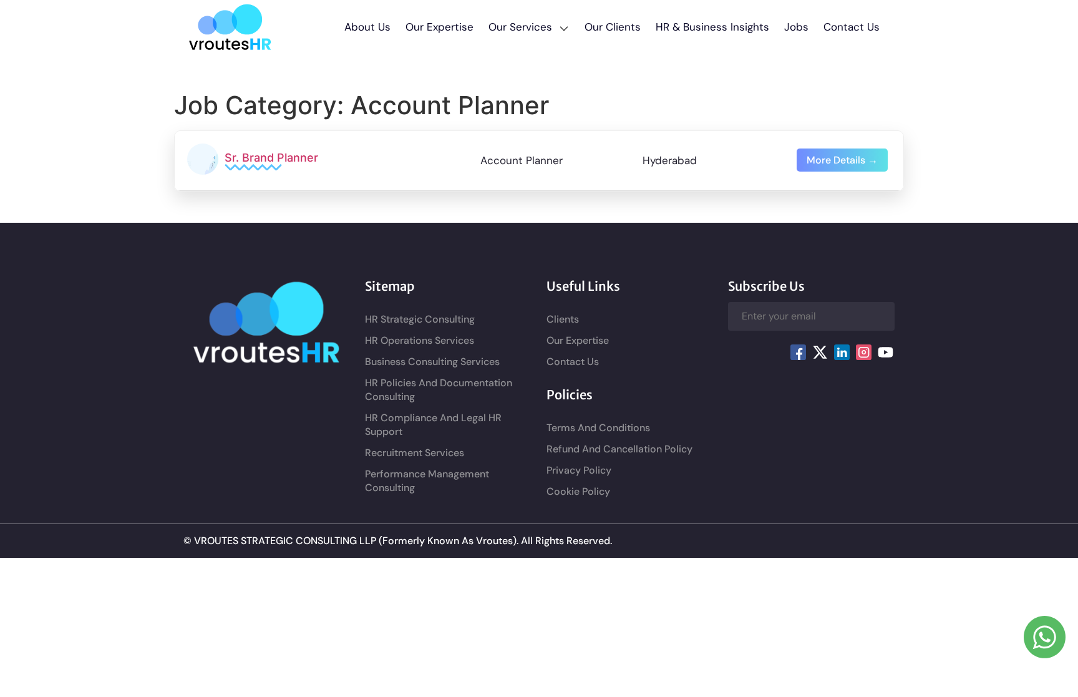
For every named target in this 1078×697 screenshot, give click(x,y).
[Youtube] (885, 352)
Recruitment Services (414, 452)
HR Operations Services (419, 340)
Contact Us (851, 27)
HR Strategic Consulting (420, 319)
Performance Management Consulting (427, 480)
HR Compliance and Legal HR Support (433, 424)
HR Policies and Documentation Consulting (438, 389)
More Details (837, 160)
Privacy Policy (578, 470)
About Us (367, 27)
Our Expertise (439, 27)
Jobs (796, 27)
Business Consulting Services (432, 361)
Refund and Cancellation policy (619, 449)
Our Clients (613, 27)
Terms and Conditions (598, 427)
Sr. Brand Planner (271, 157)
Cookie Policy (578, 491)
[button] (529, 26)
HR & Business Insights (712, 27)
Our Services (520, 27)
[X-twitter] (819, 352)
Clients (562, 319)
